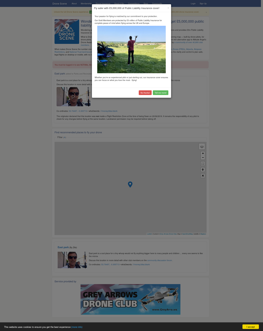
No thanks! (145, 92)
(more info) (76, 327)
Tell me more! (161, 92)
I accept (251, 326)
